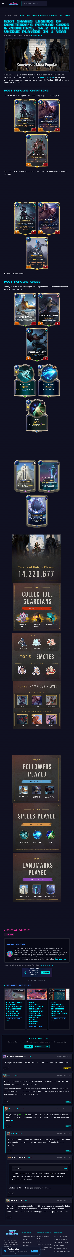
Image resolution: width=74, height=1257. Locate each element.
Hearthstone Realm (28, 1236)
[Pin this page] (5, 15)
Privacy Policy (59, 1245)
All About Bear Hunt (44, 1245)
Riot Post (9, 934)
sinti (65, 1168)
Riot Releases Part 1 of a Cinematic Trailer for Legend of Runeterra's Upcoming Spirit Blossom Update (36, 1013)
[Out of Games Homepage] (12, 1233)
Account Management (62, 1251)
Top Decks (25, 1239)
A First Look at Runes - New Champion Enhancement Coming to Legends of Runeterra (14, 1009)
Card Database (27, 1242)
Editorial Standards (60, 1239)
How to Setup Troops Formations (44, 1249)
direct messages (60, 959)
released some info (47, 77)
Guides (39, 1241)
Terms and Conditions (61, 1242)
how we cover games (46, 965)
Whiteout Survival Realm (43, 1237)
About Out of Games (61, 1236)
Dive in (34, 1251)
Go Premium (45, 972)
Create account (41, 1046)
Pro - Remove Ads (60, 1248)
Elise (12, 1120)
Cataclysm (25, 1245)
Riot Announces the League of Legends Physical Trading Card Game (59, 1009)
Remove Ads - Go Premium (37, 980)
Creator (67, 1068)
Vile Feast (22, 1115)
